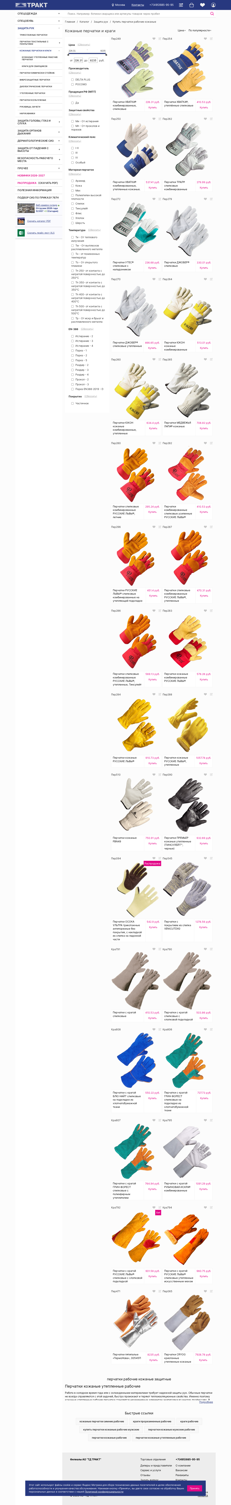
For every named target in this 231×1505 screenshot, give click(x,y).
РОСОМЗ (81, 84)
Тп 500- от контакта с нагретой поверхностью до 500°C (88, 310)
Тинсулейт (81, 208)
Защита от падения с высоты (33, 149)
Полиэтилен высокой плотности (86, 197)
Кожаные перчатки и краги (35, 50)
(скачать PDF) (48, 182)
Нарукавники (27, 113)
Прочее (23, 168)
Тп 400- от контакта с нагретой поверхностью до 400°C (88, 298)
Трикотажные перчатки (33, 35)
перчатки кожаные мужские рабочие (171, 1429)
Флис (78, 213)
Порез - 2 (81, 355)
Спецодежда (27, 13)
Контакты (138, 5)
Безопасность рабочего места (35, 159)
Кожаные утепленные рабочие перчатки (40, 58)
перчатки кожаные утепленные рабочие (161, 1437)
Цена (181, 30)
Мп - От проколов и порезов (85, 127)
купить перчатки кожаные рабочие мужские (111, 1429)
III (76, 152)
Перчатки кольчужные (33, 100)
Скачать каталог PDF (39, 221)
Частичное (82, 403)
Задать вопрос (149, 1479)
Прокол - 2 (82, 379)
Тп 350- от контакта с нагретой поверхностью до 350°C (88, 286)
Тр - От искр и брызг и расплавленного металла (87, 320)
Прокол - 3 (82, 384)
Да (77, 102)
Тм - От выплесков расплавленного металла (87, 247)
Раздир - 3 (82, 369)
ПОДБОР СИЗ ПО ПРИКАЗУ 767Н (38, 197)
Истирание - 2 (84, 336)
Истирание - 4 (84, 345)
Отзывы (145, 1475)
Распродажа (27, 182)
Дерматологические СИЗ (36, 140)
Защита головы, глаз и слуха (34, 122)
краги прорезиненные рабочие (152, 1421)
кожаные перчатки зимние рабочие (102, 1421)
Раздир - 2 (81, 364)
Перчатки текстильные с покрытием (34, 42)
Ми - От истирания (87, 121)
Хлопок (79, 217)
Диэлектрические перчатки (36, 86)
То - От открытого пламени (84, 264)
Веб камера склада (46, 205)
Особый (80, 162)
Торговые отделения (153, 1459)
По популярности (199, 30)
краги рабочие (189, 1421)
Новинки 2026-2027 (31, 175)
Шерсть (80, 222)
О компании (183, 1465)
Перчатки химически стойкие (37, 73)
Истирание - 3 (84, 340)
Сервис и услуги (150, 1470)
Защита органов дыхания (29, 132)
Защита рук (26, 28)
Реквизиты (182, 1475)
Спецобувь (25, 20)
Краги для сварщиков (34, 66)
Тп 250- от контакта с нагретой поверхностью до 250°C (88, 274)
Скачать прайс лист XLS (41, 232)
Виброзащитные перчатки (35, 80)
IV (76, 157)
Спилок (79, 203)
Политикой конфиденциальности (104, 1491)
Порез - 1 (81, 350)
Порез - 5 (81, 360)
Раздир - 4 (82, 374)
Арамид (80, 180)
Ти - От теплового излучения (84, 239)
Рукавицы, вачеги (30, 106)
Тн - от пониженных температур (85, 255)
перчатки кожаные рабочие (109, 1437)
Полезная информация (35, 190)
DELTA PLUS (82, 79)
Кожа (78, 185)
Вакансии (181, 1470)
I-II (77, 147)
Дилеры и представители (156, 1465)
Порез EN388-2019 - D (89, 389)
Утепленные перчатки (32, 93)
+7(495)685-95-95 (161, 5)
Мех (77, 190)
